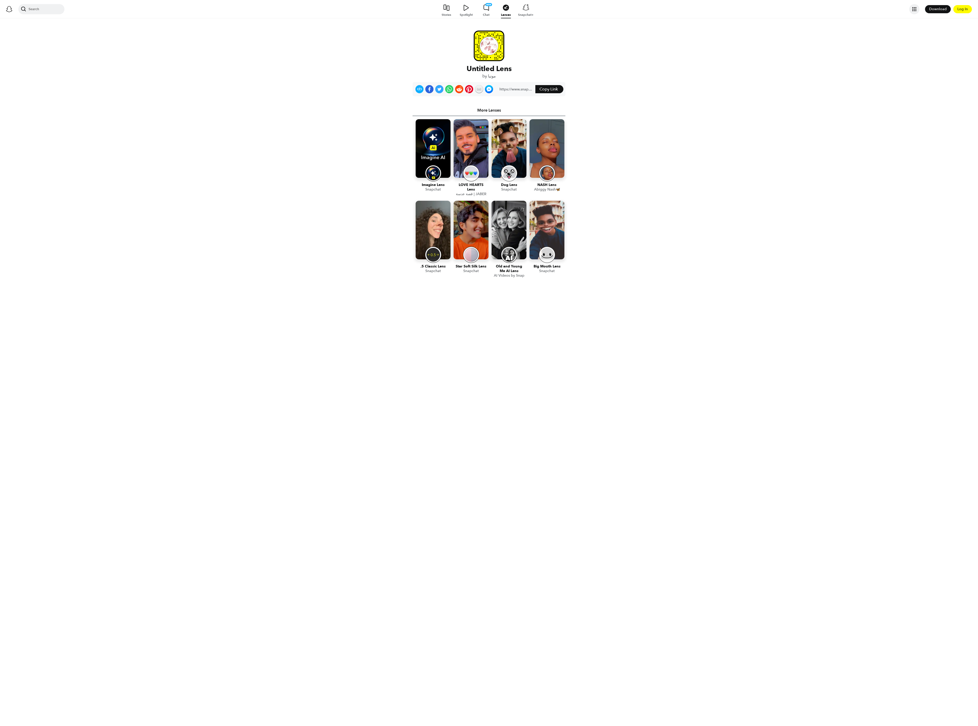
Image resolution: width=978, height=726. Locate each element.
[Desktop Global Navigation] (9, 9)
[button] (419, 89)
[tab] (489, 110)
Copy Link (548, 89)
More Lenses (489, 110)
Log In (962, 9)
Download (938, 9)
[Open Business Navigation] (914, 9)
